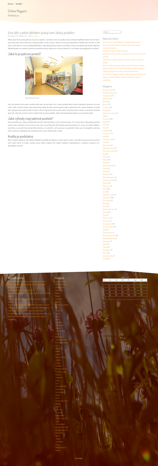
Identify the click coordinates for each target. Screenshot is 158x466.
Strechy (105, 203)
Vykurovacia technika (109, 235)
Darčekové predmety (109, 113)
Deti (104, 116)
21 (128, 292)
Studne (105, 206)
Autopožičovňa (107, 96)
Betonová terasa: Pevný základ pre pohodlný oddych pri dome (122, 42)
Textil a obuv (106, 218)
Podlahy (105, 171)
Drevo (104, 125)
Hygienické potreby (109, 148)
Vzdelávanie (106, 241)
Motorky (105, 157)
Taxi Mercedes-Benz (109, 209)
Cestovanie (106, 107)
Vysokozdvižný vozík (109, 238)
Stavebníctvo (107, 198)
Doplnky (105, 122)
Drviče (104, 128)
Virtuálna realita (107, 232)
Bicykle (105, 101)
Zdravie (105, 253)
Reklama (105, 183)
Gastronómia (107, 145)
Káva (104, 154)
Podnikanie (106, 174)
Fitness (105, 142)
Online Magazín (17, 11)
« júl (104, 303)
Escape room (107, 133)
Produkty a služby (108, 180)
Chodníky (105, 110)
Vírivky (105, 230)
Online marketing (108, 165)
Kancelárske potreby (109, 151)
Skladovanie (106, 186)
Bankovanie (106, 98)
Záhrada (105, 247)
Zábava (105, 244)
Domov (10, 3)
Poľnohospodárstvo (109, 177)
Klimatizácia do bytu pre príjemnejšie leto (115, 51)
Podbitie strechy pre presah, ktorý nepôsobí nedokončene (120, 71)
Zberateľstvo (106, 250)
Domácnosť (106, 119)
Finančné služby (107, 139)
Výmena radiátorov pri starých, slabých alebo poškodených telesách (123, 65)
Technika (105, 212)
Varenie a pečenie (108, 227)
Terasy (105, 215)
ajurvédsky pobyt (108, 90)
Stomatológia (107, 200)
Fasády (105, 136)
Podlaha (105, 168)
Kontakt (19, 3)
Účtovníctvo (106, 221)
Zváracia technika (108, 256)
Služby (105, 189)
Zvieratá (105, 259)
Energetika (106, 131)
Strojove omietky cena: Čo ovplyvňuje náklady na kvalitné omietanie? (124, 68)
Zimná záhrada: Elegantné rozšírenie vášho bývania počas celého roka (124, 74)
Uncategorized (107, 224)
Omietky (105, 163)
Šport (104, 192)
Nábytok (37, 36)
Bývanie (32, 36)
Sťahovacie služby (108, 195)
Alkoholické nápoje (108, 93)
